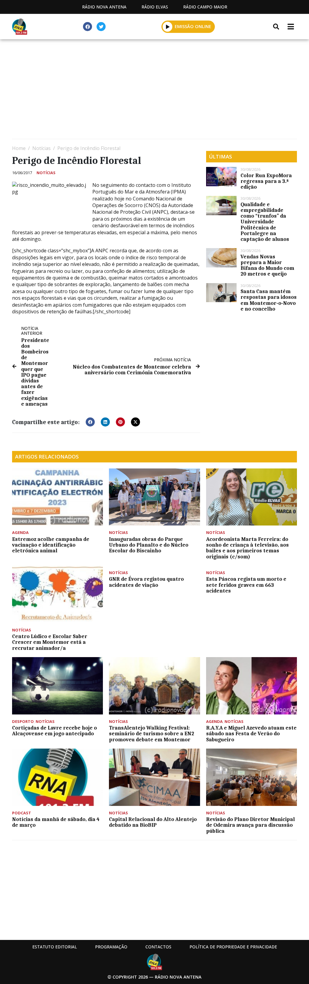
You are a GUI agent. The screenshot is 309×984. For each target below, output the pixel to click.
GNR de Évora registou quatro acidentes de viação (146, 582)
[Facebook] (87, 26)
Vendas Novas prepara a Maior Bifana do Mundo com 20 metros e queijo (267, 265)
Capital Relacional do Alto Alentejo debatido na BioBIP (153, 822)
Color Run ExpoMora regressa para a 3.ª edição (266, 181)
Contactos (158, 947)
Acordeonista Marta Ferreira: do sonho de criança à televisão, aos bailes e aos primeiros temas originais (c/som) (247, 548)
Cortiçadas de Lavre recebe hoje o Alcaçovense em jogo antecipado (54, 730)
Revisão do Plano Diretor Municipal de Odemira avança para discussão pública (250, 825)
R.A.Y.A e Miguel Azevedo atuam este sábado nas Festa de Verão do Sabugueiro (251, 733)
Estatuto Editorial (54, 947)
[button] (167, 27)
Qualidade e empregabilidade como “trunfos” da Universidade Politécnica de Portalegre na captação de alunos (265, 221)
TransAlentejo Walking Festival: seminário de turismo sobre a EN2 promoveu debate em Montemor (151, 733)
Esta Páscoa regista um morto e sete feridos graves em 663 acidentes (246, 584)
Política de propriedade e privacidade (233, 947)
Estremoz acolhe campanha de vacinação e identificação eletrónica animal (50, 545)
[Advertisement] (154, 90)
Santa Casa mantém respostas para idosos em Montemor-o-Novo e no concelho (269, 300)
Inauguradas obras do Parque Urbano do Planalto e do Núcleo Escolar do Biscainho (148, 545)
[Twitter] (101, 26)
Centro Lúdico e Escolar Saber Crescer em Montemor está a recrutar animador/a (49, 642)
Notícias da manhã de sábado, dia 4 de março (56, 822)
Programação (111, 947)
